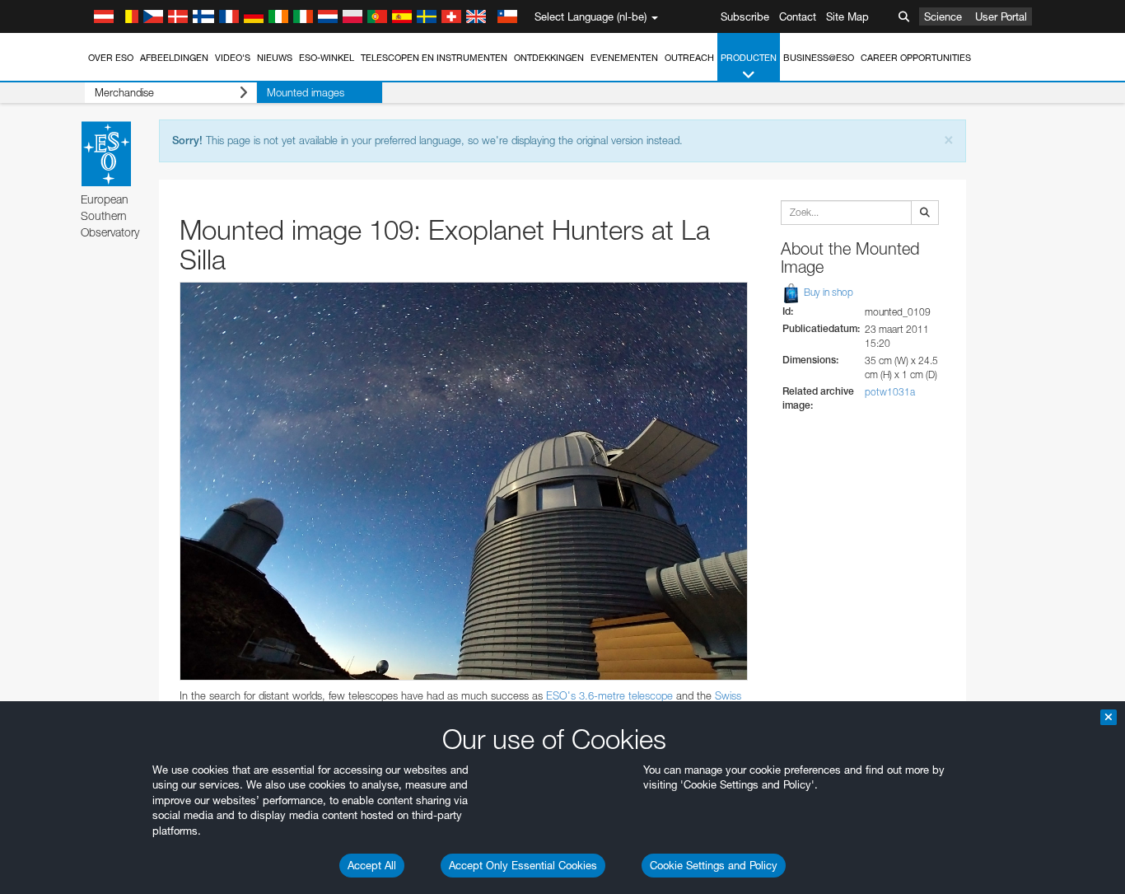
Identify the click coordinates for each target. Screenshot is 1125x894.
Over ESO (110, 57)
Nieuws (274, 57)
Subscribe (745, 16)
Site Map (847, 16)
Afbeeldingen (174, 57)
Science (943, 16)
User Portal (1001, 16)
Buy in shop (827, 292)
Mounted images (305, 92)
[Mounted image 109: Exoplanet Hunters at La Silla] (463, 481)
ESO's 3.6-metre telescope (609, 695)
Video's (232, 57)
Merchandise (124, 92)
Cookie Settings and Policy (713, 865)
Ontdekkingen (549, 57)
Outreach (689, 57)
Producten (749, 57)
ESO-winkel (326, 57)
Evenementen (624, 57)
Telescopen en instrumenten (434, 57)
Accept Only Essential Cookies (523, 865)
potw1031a (890, 392)
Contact (797, 16)
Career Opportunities (916, 57)
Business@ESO (818, 57)
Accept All (372, 865)
